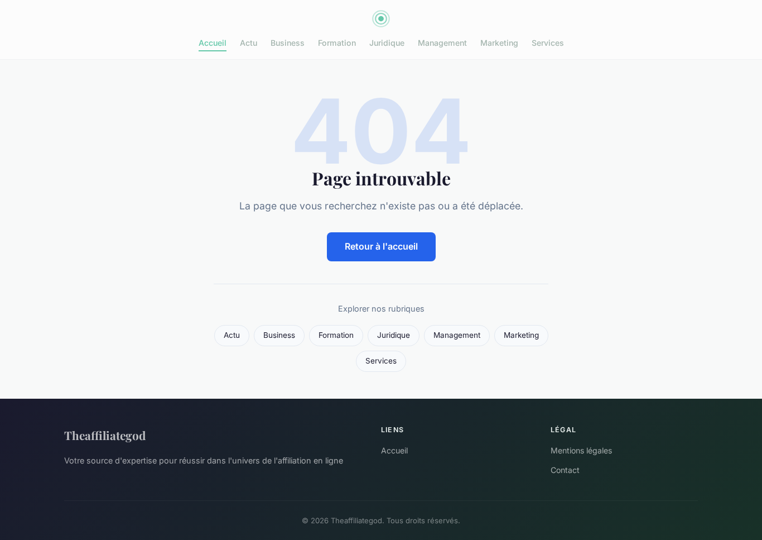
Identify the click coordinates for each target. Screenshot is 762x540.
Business (288, 42)
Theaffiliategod (105, 435)
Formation (337, 42)
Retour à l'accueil (381, 246)
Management (442, 42)
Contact (565, 470)
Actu (248, 42)
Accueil (212, 42)
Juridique (386, 42)
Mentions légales (581, 450)
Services (548, 42)
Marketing (499, 42)
